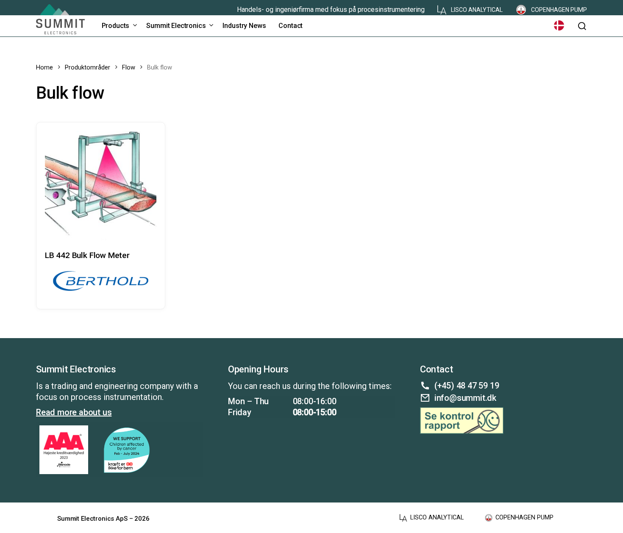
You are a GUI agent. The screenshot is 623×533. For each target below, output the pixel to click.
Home (44, 67)
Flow (128, 67)
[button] (582, 26)
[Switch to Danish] (559, 25)
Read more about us (73, 412)
